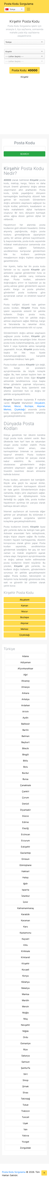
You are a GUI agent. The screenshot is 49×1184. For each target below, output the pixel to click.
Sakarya (25, 1055)
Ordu (25, 1037)
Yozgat (25, 1141)
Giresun (25, 859)
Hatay (25, 877)
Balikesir (25, 723)
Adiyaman (25, 662)
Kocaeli (25, 969)
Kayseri (25, 939)
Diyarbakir (25, 809)
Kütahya (25, 982)
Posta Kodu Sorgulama (18, 3)
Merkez (7, 409)
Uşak (25, 1123)
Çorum (25, 797)
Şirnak (25, 1086)
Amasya (25, 687)
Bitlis (25, 760)
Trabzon (25, 1111)
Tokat (25, 1104)
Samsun (26, 1061)
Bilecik (25, 748)
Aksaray (25, 680)
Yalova (25, 1135)
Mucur (17, 406)
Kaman (7, 406)
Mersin (25, 1006)
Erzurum (25, 840)
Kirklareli (25, 957)
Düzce (25, 816)
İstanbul (26, 895)
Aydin (25, 717)
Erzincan (25, 834)
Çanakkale (25, 785)
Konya (25, 975)
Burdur (25, 773)
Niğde (25, 1031)
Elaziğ (25, 828)
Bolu (25, 766)
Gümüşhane (25, 865)
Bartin (25, 730)
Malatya (25, 988)
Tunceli (25, 1117)
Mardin (25, 1000)
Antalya (25, 699)
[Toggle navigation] (28, 9)
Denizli (25, 803)
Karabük (25, 914)
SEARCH (24, 154)
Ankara (25, 693)
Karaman (25, 920)
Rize (25, 1049)
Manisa (25, 994)
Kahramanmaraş (25, 908)
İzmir (25, 902)
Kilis (25, 945)
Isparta (25, 889)
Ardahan (25, 705)
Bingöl (25, 754)
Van (25, 1129)
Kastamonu (25, 932)
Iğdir (25, 883)
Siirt (25, 1074)
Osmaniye (25, 1043)
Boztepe (29, 406)
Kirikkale (25, 951)
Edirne (25, 822)
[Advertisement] (24, 108)
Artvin (25, 711)
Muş (25, 1018)
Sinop (25, 1080)
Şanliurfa (25, 1068)
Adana (25, 656)
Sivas (25, 1092)
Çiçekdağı (19, 409)
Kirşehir (24, 77)
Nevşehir (25, 1025)
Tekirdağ (25, 1098)
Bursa (25, 779)
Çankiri (25, 791)
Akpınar (41, 406)
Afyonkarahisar (25, 668)
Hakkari (25, 871)
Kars (25, 926)
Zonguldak (25, 1147)
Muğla (25, 1012)
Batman (25, 736)
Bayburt (25, 742)
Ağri (25, 674)
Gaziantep (25, 852)
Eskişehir (25, 846)
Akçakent (40, 402)
